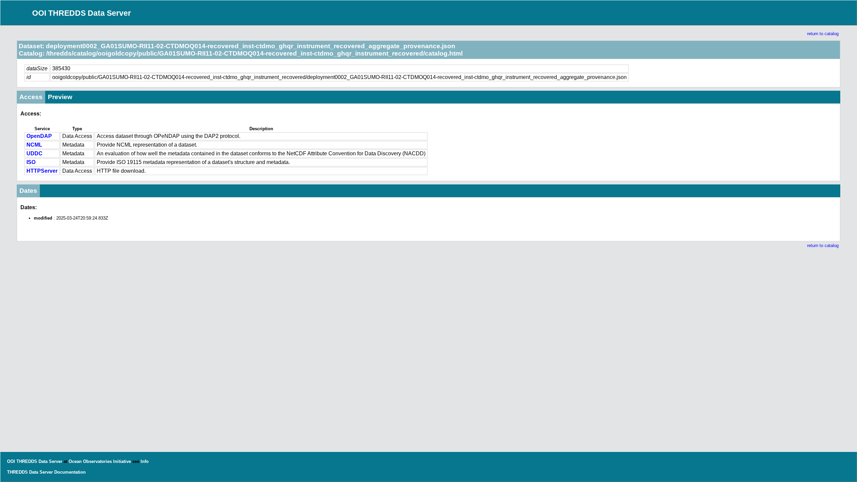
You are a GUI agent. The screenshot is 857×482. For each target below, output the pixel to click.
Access (31, 96)
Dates (28, 190)
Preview (60, 96)
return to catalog (823, 33)
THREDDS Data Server (30, 472)
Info (145, 461)
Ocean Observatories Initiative (100, 461)
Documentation (70, 472)
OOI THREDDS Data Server (81, 13)
